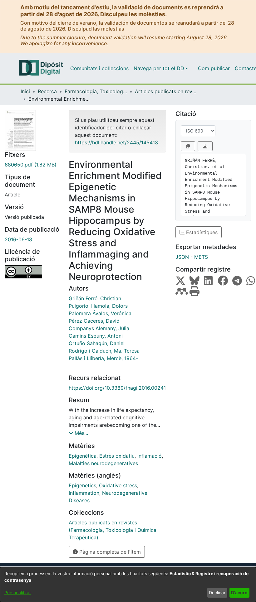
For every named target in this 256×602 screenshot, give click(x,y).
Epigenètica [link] (82, 456)
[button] (78, 433)
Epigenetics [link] (82, 485)
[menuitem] (161, 68)
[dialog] (128, 584)
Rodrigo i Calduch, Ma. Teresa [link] (104, 351)
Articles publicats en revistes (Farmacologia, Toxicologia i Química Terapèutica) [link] (166, 91)
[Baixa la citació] (205, 146)
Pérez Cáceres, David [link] (94, 321)
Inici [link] (25, 91)
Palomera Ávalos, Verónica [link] (100, 313)
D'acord (239, 592)
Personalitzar (17, 592)
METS (201, 257)
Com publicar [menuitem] (214, 68)
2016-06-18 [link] (18, 239)
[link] (32, 164)
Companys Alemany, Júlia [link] (99, 328)
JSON (182, 257)
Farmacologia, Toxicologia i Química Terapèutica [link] (96, 91)
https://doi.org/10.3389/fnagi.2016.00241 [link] (117, 388)
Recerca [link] (47, 91)
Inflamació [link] (149, 456)
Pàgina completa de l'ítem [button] (109, 552)
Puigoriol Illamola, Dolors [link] (98, 306)
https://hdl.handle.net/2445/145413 (116, 142)
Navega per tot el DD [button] (159, 68)
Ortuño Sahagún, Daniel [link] (97, 343)
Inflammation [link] (84, 493)
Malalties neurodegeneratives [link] (103, 463)
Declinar (217, 592)
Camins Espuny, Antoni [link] (96, 336)
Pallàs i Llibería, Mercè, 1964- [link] (103, 358)
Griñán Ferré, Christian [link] (95, 298)
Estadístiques (201, 232)
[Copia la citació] (188, 146)
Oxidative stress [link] (118, 485)
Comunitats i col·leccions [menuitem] (99, 68)
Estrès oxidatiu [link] (117, 456)
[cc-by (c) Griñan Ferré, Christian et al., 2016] (32, 271)
